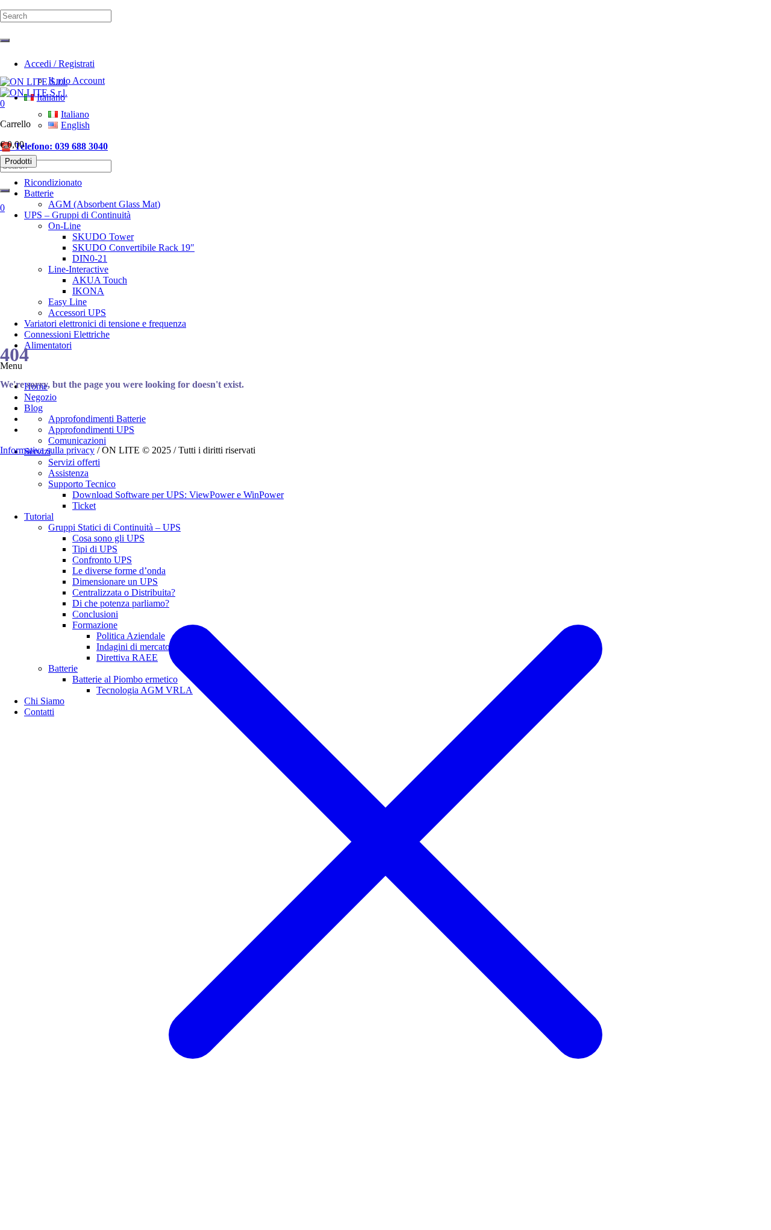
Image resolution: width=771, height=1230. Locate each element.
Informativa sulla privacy (47, 450)
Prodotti (18, 161)
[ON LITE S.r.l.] (33, 87)
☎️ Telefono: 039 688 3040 (54, 146)
